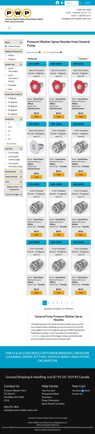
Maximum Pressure (12, 51)
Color (7, 182)
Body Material (10, 171)
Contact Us (31, 418)
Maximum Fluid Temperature (13, 188)
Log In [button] (87, 2)
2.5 (9, 131)
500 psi (11, 55)
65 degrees (12, 114)
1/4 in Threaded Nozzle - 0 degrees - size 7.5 (58, 133)
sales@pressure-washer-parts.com (76, 18)
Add (36, 117)
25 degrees (12, 106)
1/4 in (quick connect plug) (14, 158)
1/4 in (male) (13, 152)
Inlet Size (8, 149)
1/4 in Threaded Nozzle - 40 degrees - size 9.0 (81, 251)
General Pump (14, 46)
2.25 (10, 127)
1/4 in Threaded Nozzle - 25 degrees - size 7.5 (36, 251)
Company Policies (42, 418)
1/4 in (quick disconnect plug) (15, 165)
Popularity (83, 58)
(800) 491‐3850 (11, 407)
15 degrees (12, 102)
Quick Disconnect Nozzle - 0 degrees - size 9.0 (80, 73)
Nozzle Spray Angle (12, 94)
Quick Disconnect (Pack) (13, 78)
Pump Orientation (50, 400)
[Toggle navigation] (9, 28)
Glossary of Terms (55, 418)
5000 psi (11, 59)
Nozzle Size (9, 119)
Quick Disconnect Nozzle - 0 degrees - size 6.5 (36, 73)
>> (72, 303)
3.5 (9, 139)
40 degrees (12, 110)
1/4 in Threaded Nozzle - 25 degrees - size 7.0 (81, 194)
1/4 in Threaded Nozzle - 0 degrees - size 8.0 (80, 133)
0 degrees (12, 98)
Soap (10, 89)
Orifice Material (11, 177)
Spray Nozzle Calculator (53, 403)
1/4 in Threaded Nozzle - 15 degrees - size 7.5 (58, 194)
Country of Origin (12, 194)
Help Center (50, 386)
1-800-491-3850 (84, 9)
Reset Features (32, 52)
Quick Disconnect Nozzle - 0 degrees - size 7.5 (58, 73)
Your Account (48, 390)
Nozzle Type (10, 64)
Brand (7, 42)
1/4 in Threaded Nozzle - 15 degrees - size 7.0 (36, 194)
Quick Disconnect (13, 69)
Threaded (12, 85)
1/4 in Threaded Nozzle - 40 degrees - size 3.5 (58, 251)
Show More (11, 143)
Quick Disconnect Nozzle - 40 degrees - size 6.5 (36, 133)
